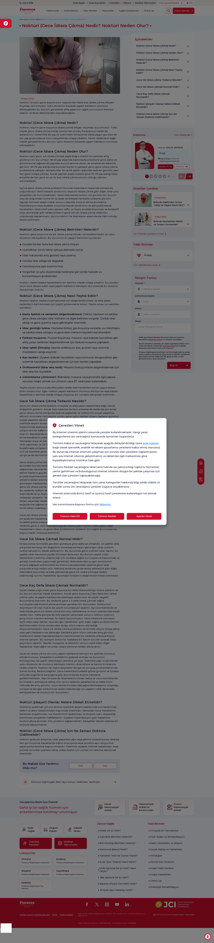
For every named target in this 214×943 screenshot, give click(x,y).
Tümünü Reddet (107, 516)
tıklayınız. (105, 504)
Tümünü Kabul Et (70, 516)
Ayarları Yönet (144, 516)
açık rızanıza (151, 443)
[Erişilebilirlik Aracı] (208, 937)
